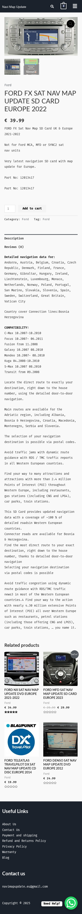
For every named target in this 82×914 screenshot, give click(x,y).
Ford (7, 85)
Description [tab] (14, 238)
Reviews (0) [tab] (14, 247)
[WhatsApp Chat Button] (71, 903)
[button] (71, 24)
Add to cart (32, 208)
